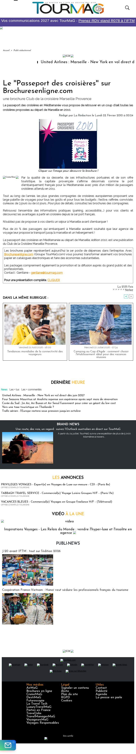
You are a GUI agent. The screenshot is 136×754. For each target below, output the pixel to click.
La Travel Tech (36, 703)
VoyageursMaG (37, 719)
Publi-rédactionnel (22, 50)
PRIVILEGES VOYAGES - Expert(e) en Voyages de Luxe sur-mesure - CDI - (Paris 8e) (55, 484)
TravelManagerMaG (40, 716)
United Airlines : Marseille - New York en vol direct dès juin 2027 (43, 395)
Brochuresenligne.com (18, 254)
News (4, 389)
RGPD (65, 697)
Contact (101, 688)
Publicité (101, 691)
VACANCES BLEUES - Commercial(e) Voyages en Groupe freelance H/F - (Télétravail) (56, 501)
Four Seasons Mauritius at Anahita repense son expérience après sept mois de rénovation (60, 399)
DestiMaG (33, 697)
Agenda (101, 694)
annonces (68, 478)
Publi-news (68, 544)
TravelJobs (33, 713)
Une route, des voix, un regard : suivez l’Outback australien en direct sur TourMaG (68, 429)
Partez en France (38, 710)
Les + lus (14, 389)
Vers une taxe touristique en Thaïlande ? (28, 407)
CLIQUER (53, 280)
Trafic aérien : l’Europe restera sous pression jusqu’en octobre (41, 411)
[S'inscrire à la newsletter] (8, 745)
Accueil (6, 50)
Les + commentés (31, 389)
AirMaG (32, 688)
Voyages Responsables (42, 723)
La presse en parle (109, 697)
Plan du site (69, 694)
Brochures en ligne (39, 691)
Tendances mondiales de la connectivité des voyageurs (35, 353)
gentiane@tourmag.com (47, 272)
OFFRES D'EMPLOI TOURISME (15, 487)
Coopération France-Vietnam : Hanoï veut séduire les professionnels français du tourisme (65, 590)
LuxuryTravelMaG (38, 707)
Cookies (66, 700)
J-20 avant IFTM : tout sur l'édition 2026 (31, 551)
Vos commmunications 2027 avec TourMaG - (68, 21)
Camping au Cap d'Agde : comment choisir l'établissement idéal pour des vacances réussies (101, 354)
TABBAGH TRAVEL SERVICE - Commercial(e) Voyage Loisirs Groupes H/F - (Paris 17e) (57, 493)
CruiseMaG (34, 694)
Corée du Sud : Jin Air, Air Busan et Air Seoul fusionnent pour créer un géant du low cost (59, 403)
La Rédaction (82, 115)
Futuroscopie (35, 700)
